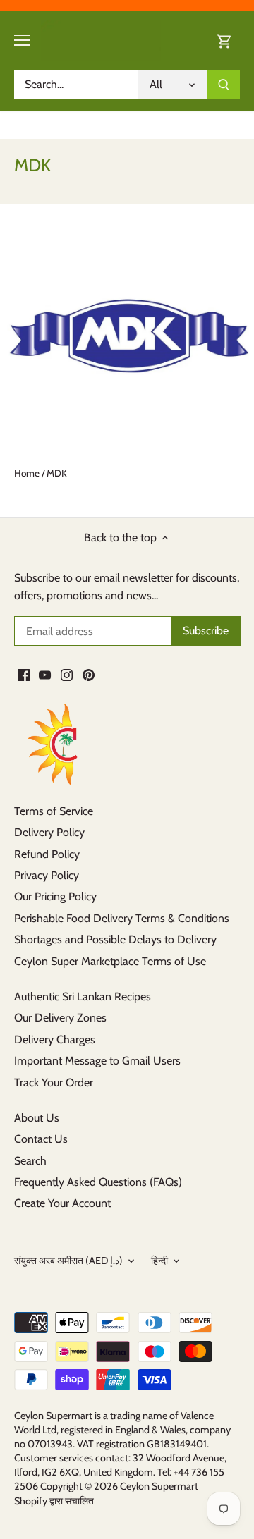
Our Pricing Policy (55, 896)
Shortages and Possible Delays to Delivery (115, 939)
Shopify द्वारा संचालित (54, 1501)
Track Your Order (53, 1082)
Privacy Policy (46, 875)
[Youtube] (45, 674)
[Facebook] (24, 674)
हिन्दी (159, 1261)
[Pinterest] (89, 674)
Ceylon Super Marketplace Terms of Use (110, 961)
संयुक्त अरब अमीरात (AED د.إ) (68, 1261)
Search (30, 1160)
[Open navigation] (22, 40)
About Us (36, 1117)
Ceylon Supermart (159, 1486)
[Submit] (223, 84)
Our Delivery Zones (60, 1017)
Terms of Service (53, 811)
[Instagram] (67, 674)
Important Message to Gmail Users (97, 1060)
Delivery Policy (49, 832)
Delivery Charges (54, 1039)
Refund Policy (47, 854)
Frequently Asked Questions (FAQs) (98, 1182)
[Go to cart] (224, 40)
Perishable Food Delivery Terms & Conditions (121, 918)
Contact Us (41, 1139)
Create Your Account (62, 1203)
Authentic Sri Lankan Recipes (82, 996)
